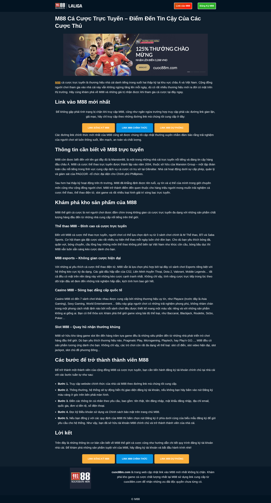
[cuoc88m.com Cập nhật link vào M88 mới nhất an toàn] (69, 6)
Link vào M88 (183, 6)
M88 (58, 82)
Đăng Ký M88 (207, 6)
